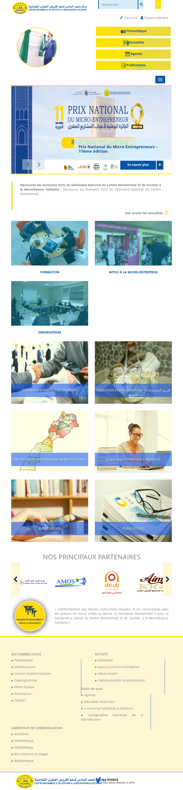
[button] (27, 164)
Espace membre (155, 18)
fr (158, 4)
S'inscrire (130, 18)
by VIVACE (110, 780)
